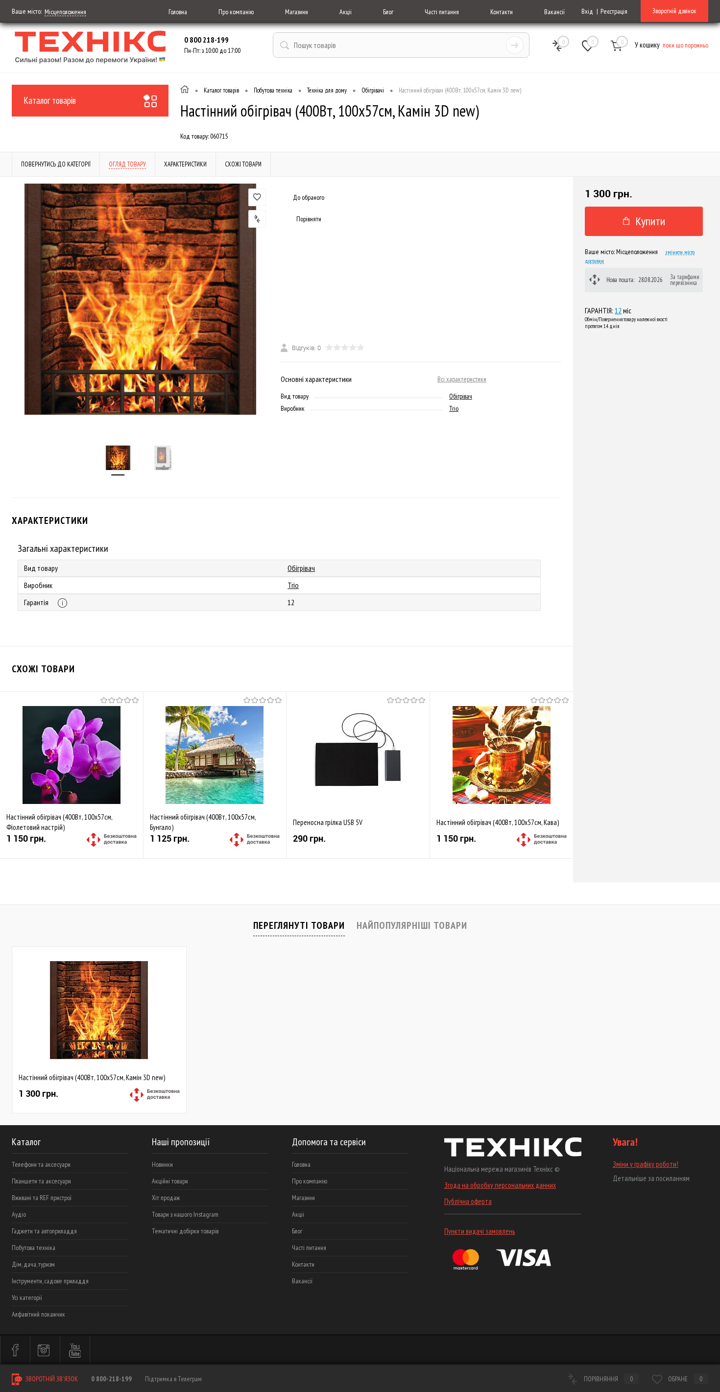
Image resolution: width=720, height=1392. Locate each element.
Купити (650, 221)
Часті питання (442, 11)
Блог (388, 11)
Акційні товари (170, 1181)
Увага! (625, 1142)
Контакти (501, 11)
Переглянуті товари (299, 925)
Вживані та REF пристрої (42, 1197)
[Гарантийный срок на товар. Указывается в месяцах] (62, 603)
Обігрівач (460, 396)
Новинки (162, 1164)
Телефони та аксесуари (41, 1164)
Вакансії (554, 11)
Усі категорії (27, 1297)
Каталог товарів (50, 100)
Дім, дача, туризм (33, 1264)
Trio (453, 408)
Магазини (296, 11)
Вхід (587, 11)
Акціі (345, 11)
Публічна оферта (468, 1201)
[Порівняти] (257, 219)
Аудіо (19, 1214)
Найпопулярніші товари (412, 925)
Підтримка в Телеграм (173, 1378)
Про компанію (236, 11)
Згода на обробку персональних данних (500, 1185)
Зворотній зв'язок (51, 1378)
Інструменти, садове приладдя (50, 1280)
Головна (177, 11)
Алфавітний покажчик (38, 1314)
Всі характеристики (461, 379)
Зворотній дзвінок (674, 10)
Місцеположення (65, 11)
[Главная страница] (184, 90)
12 (618, 310)
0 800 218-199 (206, 40)
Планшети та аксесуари (41, 1181)
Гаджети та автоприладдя (44, 1231)
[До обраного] (257, 197)
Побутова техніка (33, 1247)
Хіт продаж (166, 1197)
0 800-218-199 (111, 1378)
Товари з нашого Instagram (185, 1214)
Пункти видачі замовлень (479, 1231)
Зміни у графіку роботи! (645, 1164)
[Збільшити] (140, 299)
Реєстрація (613, 11)
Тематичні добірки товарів (185, 1231)
